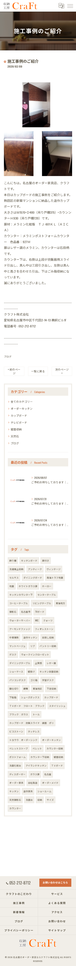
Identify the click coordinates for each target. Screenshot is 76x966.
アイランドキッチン (36, 765)
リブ (32, 646)
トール (36, 714)
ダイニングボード (32, 577)
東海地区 (37, 688)
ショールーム (44, 791)
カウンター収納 (55, 748)
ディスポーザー (17, 774)
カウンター (15, 808)
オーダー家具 (16, 782)
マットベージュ (17, 646)
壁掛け (31, 671)
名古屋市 (25, 611)
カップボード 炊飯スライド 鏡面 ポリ (31, 722)
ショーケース (16, 671)
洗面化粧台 (15, 765)
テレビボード (19, 422)
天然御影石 (15, 799)
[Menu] (69, 6)
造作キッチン (30, 637)
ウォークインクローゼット (35, 654)
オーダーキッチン (22, 408)
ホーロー (46, 586)
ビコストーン (16, 731)
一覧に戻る (38, 371)
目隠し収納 (48, 637)
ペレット (37, 748)
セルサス (14, 577)
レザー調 (51, 663)
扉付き (45, 560)
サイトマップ (57, 930)
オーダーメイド (50, 782)
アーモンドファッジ (19, 629)
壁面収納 (16, 429)
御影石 (12, 611)
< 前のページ (14, 371)
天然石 (15, 436)
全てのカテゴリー (22, 401)
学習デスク (48, 680)
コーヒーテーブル (18, 603)
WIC (37, 620)
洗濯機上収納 (16, 569)
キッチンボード (29, 560)
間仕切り (14, 688)
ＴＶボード (57, 765)
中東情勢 (14, 637)
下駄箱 (12, 697)
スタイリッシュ (57, 705)
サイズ (50, 799)
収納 (39, 799)
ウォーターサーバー (19, 620)
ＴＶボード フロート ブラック (26, 705)
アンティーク (35, 569)
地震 (11, 586)
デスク (12, 654)
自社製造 (32, 782)
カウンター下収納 (39, 757)
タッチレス (34, 731)
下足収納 (51, 688)
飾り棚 (12, 560)
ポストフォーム (17, 757)
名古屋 (47, 774)
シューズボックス (30, 697)
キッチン (14, 791)
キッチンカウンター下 (21, 594)
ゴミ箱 (33, 680)
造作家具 (28, 791)
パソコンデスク (17, 680)
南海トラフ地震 (55, 577)
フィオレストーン (44, 629)
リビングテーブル (42, 603)
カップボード (19, 415)
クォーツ (48, 620)
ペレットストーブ (18, 748)
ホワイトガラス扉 (28, 586)
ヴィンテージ (54, 569)
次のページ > (62, 371)
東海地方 (60, 603)
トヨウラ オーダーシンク (23, 739)
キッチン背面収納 (49, 671)
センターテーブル (46, 594)
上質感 (38, 663)
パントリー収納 (48, 646)
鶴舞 (25, 688)
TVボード (39, 611)
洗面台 (29, 799)
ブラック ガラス (18, 714)
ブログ (7, 356)
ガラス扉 (35, 774)
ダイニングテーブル (19, 663)
